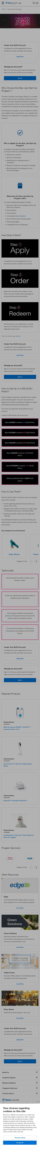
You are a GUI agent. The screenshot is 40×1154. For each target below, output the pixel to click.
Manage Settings (20, 1138)
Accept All (20, 1143)
